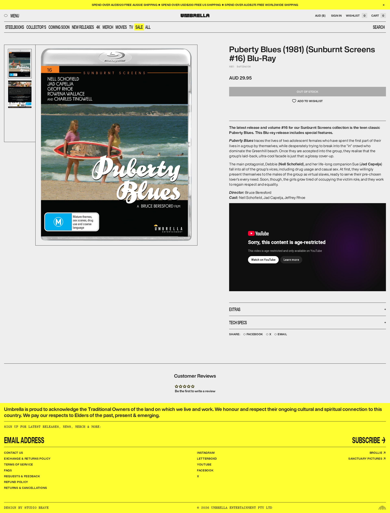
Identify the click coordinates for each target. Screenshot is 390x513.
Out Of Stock (307, 91)
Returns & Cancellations (25, 488)
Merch (108, 27)
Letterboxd (207, 458)
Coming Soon (59, 27)
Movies (121, 27)
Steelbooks (14, 27)
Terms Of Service (18, 464)
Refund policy (16, 482)
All (148, 27)
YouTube (204, 464)
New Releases (83, 27)
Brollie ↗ (378, 452)
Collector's (36, 27)
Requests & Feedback (22, 476)
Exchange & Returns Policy (27, 458)
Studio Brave (36, 508)
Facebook (255, 334)
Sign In (336, 15)
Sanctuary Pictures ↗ (367, 458)
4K (98, 27)
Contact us (13, 452)
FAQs (8, 470)
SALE (139, 27)
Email (282, 334)
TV (131, 27)
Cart (377, 15)
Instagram (205, 452)
